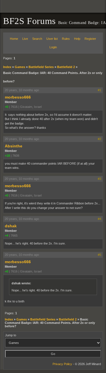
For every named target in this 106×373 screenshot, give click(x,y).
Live (25, 38)
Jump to (10, 335)
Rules (66, 38)
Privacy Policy (62, 364)
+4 (6, 235)
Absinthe (13, 146)
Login (53, 47)
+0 (6, 106)
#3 (99, 178)
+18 (7, 155)
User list (52, 38)
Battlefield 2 (66, 67)
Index (7, 67)
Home (14, 38)
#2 (99, 139)
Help (77, 38)
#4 (99, 219)
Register (90, 38)
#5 (99, 254)
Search (37, 38)
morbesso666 (18, 97)
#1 (99, 90)
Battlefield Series (41, 67)
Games (20, 67)
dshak (11, 226)
